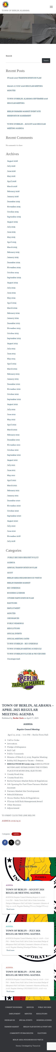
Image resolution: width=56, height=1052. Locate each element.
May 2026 (11, 176)
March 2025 (12, 247)
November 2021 (13, 445)
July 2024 (11, 288)
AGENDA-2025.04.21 (11, 821)
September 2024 (14, 277)
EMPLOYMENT (13, 608)
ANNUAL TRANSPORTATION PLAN (22, 568)
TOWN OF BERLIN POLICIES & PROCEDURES (26, 654)
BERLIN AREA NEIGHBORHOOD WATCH (24, 578)
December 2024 (13, 262)
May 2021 (11, 475)
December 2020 (13, 501)
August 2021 (12, 460)
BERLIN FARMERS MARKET (18, 583)
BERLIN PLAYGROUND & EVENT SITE (37, 1027)
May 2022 (11, 419)
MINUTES (11, 613)
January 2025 (12, 257)
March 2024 (12, 308)
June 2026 (11, 171)
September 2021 (14, 455)
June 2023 (11, 354)
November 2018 (13, 536)
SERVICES (30, 1007)
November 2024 (14, 267)
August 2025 (12, 222)
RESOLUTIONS (13, 628)
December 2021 (13, 440)
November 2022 (13, 389)
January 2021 (12, 496)
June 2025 (11, 232)
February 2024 (13, 313)
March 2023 (12, 369)
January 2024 (13, 318)
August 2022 (12, 404)
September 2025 (14, 217)
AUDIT (10, 573)
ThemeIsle (36, 1046)
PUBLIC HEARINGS (15, 623)
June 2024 (11, 293)
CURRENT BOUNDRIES (13, 1007)
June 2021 (11, 470)
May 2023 (11, 359)
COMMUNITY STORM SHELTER (21, 1033)
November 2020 (14, 506)
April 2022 (11, 425)
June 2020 (11, 531)
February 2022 (13, 435)
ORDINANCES (13, 618)
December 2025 (13, 201)
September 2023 (14, 338)
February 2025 (13, 252)
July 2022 (11, 409)
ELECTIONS (12, 603)
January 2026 (13, 196)
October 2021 (12, 450)
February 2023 (13, 374)
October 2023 (13, 333)
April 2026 (11, 181)
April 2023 (11, 364)
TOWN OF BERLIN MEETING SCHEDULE (24, 649)
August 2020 (12, 521)
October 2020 (13, 511)
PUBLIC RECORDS (44, 1007)
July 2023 (11, 349)
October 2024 (13, 273)
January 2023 (12, 379)
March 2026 (12, 186)
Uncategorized (13, 659)
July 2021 (11, 465)
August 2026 (12, 161)
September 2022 (14, 399)
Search (9, 56)
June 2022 (11, 414)
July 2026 (11, 166)
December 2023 (13, 323)
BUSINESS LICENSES (16, 593)
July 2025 (11, 227)
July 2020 (11, 526)
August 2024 (12, 283)
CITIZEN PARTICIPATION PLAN (20, 598)
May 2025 (11, 237)
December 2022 (13, 384)
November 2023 (13, 328)
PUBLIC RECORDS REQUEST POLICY (23, 557)
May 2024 (11, 298)
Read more (10, 909)
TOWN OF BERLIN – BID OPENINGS (22, 644)
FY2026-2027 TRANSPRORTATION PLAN (24, 78)
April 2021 (11, 480)
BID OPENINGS (13, 588)
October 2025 (13, 212)
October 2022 (13, 394)
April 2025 (11, 242)
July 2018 (11, 541)
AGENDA (11, 563)
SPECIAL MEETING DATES (18, 639)
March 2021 (12, 485)
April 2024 (11, 303)
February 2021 (13, 490)
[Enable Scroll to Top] (51, 1046)
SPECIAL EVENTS (14, 633)
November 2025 (13, 207)
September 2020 (14, 516)
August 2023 (12, 343)
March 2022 (12, 430)
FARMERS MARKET (11, 1027)
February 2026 (13, 191)
